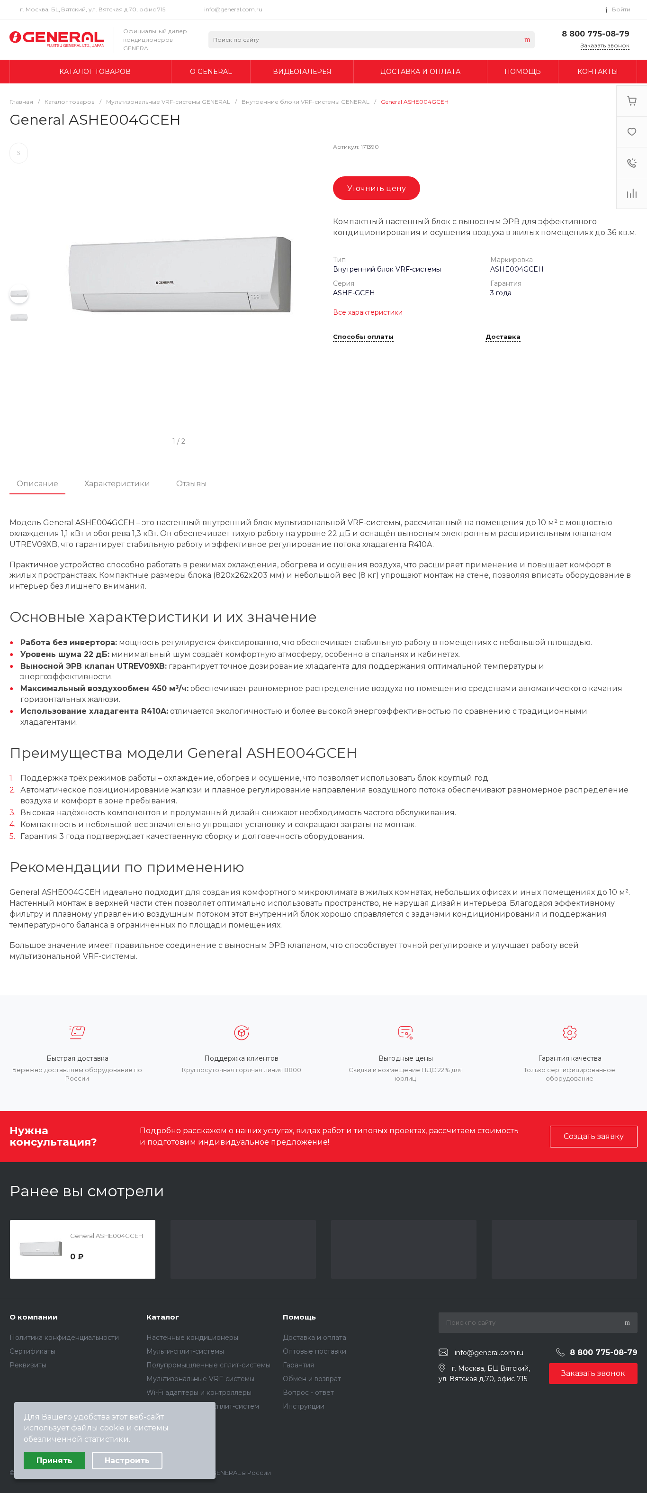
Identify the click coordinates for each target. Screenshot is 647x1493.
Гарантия (298, 1365)
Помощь (299, 1316)
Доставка (503, 337)
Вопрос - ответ (308, 1392)
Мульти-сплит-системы (185, 1351)
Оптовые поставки (314, 1351)
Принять (54, 1460)
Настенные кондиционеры (192, 1337)
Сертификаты (32, 1351)
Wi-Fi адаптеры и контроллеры (199, 1392)
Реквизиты (27, 1365)
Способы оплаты (363, 337)
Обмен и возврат (312, 1379)
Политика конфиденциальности (64, 1337)
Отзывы (191, 483)
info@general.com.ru (233, 9)
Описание (37, 483)
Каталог (162, 1316)
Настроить (127, 1460)
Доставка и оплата (314, 1337)
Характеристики (117, 483)
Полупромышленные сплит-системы (208, 1365)
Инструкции (303, 1406)
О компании (33, 1316)
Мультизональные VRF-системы (200, 1379)
